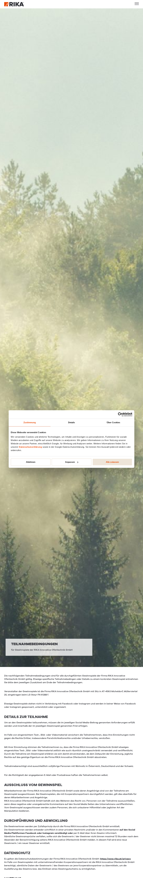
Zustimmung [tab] (29, 422)
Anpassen (70, 462)
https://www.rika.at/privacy (115, 858)
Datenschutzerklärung (30, 447)
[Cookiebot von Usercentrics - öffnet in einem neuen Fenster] (120, 414)
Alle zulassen (112, 462)
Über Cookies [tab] (113, 422)
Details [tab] (71, 422)
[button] (137, 3)
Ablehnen (30, 462)
